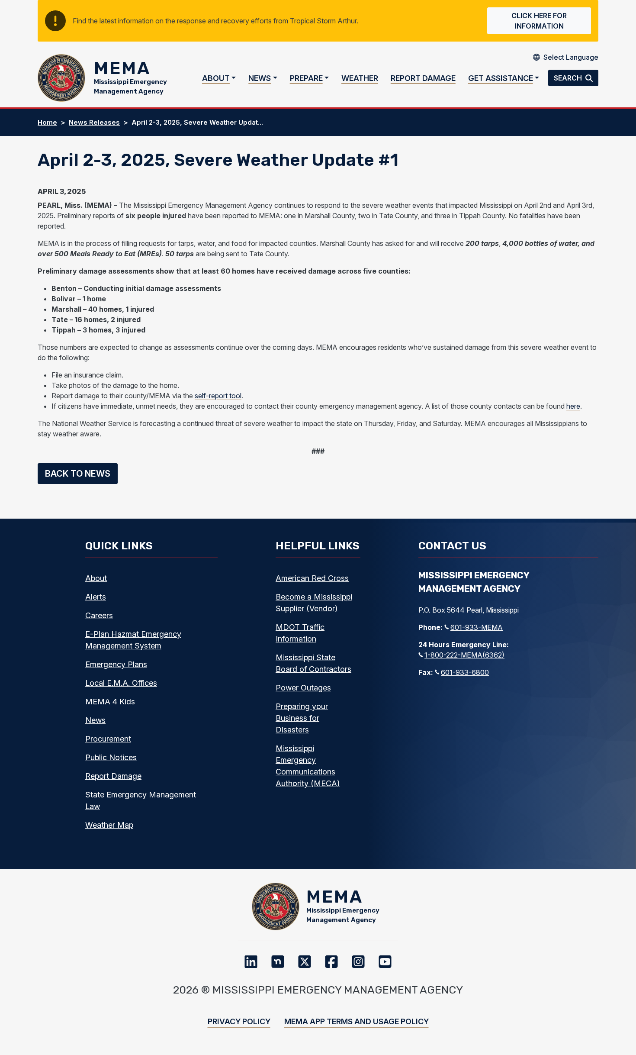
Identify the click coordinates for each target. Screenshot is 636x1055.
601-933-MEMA (476, 627)
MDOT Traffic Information (300, 633)
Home (47, 122)
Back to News (77, 473)
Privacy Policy (239, 1021)
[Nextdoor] (277, 961)
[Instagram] (358, 961)
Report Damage (423, 78)
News (259, 78)
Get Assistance (500, 78)
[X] (304, 961)
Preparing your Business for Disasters (302, 718)
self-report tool (218, 395)
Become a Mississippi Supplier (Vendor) (314, 602)
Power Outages (303, 687)
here (573, 406)
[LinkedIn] (250, 961)
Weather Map (109, 824)
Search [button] (569, 78)
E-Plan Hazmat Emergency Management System (133, 639)
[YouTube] (385, 961)
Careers (99, 615)
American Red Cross (312, 578)
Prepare (306, 78)
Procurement (108, 738)
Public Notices (111, 757)
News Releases (94, 122)
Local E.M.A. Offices (121, 682)
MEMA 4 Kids (110, 701)
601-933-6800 (465, 672)
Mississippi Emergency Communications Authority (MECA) (308, 766)
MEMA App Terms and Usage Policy (356, 1021)
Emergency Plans (116, 664)
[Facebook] (331, 961)
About (216, 78)
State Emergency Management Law (140, 800)
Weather (359, 78)
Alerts (95, 596)
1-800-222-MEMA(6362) (464, 655)
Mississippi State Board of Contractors (313, 663)
